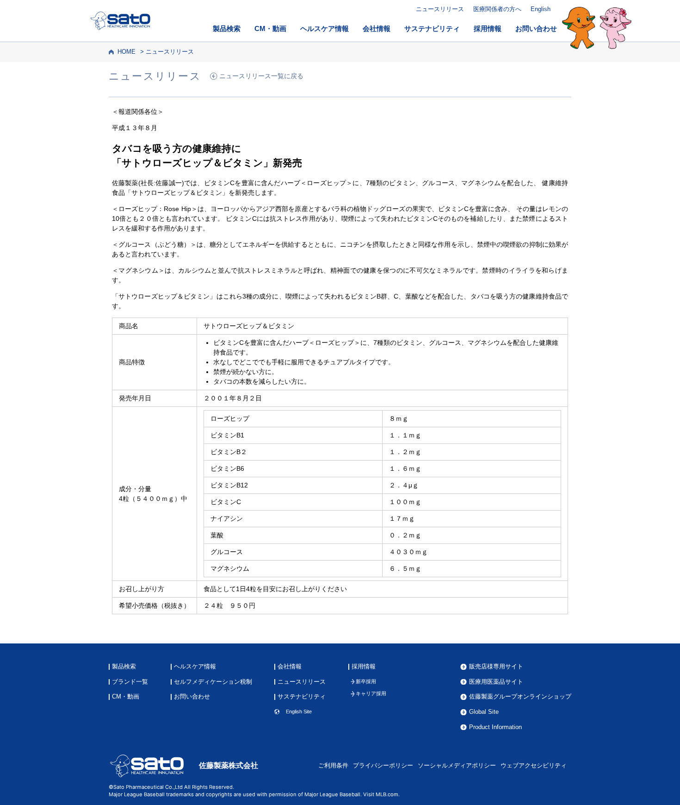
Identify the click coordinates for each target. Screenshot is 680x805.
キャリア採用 (371, 693)
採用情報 (487, 28)
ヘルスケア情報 (324, 28)
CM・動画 (270, 28)
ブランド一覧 (130, 682)
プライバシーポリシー (383, 765)
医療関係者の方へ (497, 9)
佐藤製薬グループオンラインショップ (520, 697)
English (540, 9)
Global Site (484, 712)
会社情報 (376, 28)
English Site (299, 711)
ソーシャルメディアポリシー (457, 765)
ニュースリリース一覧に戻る (261, 76)
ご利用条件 (333, 765)
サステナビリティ (432, 28)
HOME (126, 52)
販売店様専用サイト (496, 667)
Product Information (495, 727)
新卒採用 (366, 681)
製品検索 (227, 28)
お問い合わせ (536, 28)
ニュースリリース (440, 9)
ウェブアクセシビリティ (534, 765)
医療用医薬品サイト (496, 682)
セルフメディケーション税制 (213, 682)
